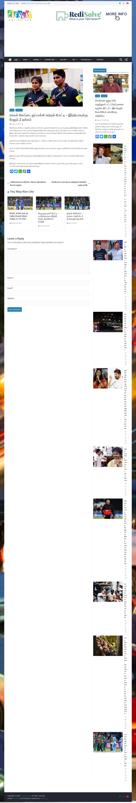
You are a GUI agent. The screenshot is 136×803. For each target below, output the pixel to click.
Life (73, 60)
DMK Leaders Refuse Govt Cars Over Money (125, 464)
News (25, 60)
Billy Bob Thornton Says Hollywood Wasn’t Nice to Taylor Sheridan (39, 3)
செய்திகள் (104, 96)
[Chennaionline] (10, 59)
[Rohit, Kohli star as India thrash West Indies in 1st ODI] (20, 198)
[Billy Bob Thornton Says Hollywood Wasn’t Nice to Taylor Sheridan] (108, 275)
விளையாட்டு (19, 110)
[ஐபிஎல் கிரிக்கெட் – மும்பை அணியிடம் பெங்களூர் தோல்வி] (77, 198)
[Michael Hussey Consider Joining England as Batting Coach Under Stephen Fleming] (108, 539)
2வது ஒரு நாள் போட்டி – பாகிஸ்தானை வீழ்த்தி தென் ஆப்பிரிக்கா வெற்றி (48, 217)
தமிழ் (15, 60)
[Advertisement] (68, 41)
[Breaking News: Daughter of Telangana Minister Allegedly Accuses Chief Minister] (108, 406)
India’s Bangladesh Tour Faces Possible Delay (125, 750)
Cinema (36, 60)
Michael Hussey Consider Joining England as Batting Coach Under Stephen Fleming (125, 532)
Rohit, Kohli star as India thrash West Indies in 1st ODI (19, 216)
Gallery (63, 60)
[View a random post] (126, 59)
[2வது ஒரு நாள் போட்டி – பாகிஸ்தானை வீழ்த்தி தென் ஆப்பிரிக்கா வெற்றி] (48, 198)
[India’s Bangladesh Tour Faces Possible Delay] (108, 757)
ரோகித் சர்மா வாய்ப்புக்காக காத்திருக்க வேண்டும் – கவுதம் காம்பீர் (69, 183)
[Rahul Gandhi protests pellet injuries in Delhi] (108, 608)
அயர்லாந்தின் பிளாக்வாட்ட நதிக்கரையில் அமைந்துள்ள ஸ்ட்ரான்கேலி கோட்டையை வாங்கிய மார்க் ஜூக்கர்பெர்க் (125, 184)
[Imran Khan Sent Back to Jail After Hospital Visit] (108, 339)
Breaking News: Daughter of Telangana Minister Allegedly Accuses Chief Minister (125, 399)
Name (10, 278)
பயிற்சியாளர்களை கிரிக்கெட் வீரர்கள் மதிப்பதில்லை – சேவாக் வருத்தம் (28, 183)
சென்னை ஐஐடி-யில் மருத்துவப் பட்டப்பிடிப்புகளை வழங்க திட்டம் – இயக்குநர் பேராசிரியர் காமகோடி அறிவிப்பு (109, 108)
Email (10, 288)
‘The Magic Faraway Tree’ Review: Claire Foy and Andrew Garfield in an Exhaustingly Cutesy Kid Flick (125, 676)
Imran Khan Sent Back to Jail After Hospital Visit (125, 332)
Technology (86, 60)
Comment (12, 249)
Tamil (11, 110)
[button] (18, 59)
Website (10, 298)
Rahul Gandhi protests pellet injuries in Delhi (125, 600)
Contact (100, 60)
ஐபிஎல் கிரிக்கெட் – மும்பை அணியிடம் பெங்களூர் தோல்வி (75, 216)
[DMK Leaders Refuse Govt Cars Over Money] (108, 472)
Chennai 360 (49, 60)
